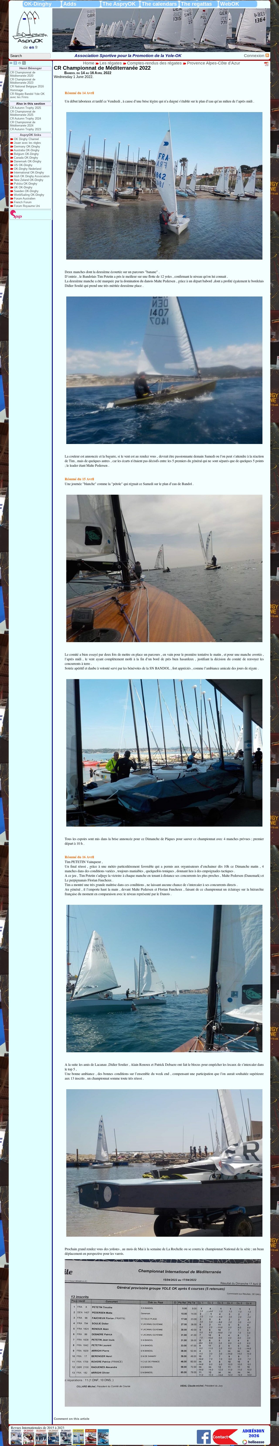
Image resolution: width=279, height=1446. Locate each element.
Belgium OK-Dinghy (26, 154)
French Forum (23, 202)
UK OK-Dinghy (23, 187)
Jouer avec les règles (27, 142)
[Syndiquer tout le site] (267, 55)
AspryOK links (30, 135)
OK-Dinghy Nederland (27, 168)
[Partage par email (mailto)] (11, 63)
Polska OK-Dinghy (25, 183)
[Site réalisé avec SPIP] (16, 217)
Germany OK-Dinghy (27, 146)
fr (36, 47)
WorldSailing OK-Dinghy (29, 194)
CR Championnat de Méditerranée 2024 (22, 124)
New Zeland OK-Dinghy (28, 180)
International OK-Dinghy (29, 172)
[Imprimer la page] (19, 63)
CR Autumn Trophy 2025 (25, 107)
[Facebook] (15, 63)
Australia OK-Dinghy (26, 150)
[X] (24, 63)
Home (88, 63)
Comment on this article (71, 1418)
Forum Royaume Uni (27, 206)
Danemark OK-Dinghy (27, 161)
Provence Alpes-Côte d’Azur (213, 63)
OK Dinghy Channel (26, 139)
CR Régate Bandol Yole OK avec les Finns (27, 95)
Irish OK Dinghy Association (31, 176)
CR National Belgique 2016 (27, 86)
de (25, 47)
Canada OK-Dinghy (26, 157)
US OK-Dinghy (23, 165)
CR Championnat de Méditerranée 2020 (22, 74)
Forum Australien (24, 198)
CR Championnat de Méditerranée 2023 (22, 81)
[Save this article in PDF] (266, 65)
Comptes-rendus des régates (154, 63)
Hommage (16, 90)
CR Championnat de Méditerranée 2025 (22, 113)
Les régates (111, 63)
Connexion (254, 55)
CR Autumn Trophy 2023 (25, 129)
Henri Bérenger (30, 68)
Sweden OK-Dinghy (26, 191)
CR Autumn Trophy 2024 (25, 118)
